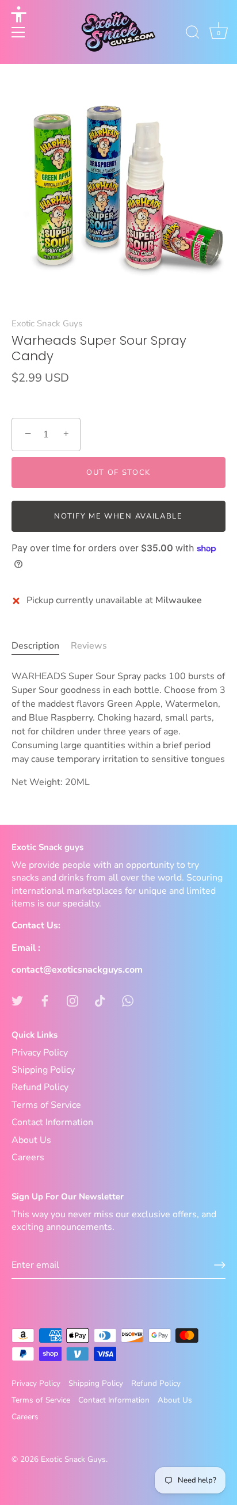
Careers (28, 1157)
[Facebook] (45, 999)
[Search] (192, 34)
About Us (31, 1140)
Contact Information (52, 1122)
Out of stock (118, 472)
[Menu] (18, 32)
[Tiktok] (100, 999)
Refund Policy (40, 1087)
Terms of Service (46, 1105)
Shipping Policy (43, 1070)
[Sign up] (219, 1265)
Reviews (89, 645)
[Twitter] (17, 999)
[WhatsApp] (127, 999)
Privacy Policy (40, 1052)
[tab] (41, 645)
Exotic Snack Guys (47, 323)
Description (35, 645)
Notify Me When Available (118, 516)
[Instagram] (72, 999)
